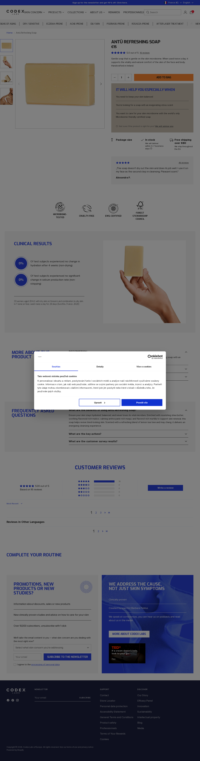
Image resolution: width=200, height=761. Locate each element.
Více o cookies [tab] (143, 366)
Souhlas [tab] (56, 366)
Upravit (98, 402)
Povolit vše (142, 402)
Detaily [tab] (100, 366)
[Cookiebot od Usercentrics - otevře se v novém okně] (150, 357)
